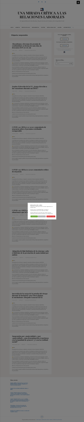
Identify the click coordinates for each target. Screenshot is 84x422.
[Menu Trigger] (78, 2)
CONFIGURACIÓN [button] (42, 216)
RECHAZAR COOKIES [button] (51, 216)
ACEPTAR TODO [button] (34, 216)
